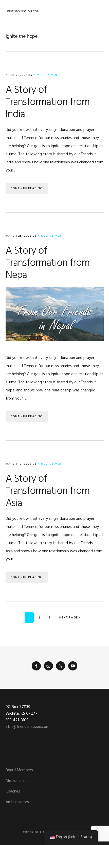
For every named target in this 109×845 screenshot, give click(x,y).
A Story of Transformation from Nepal (48, 263)
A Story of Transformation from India (48, 102)
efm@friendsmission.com (27, 726)
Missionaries (16, 781)
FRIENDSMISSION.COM (23, 11)
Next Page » (70, 617)
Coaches (13, 791)
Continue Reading (27, 188)
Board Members (19, 770)
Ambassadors (17, 802)
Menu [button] (97, 11)
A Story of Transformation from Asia (48, 491)
